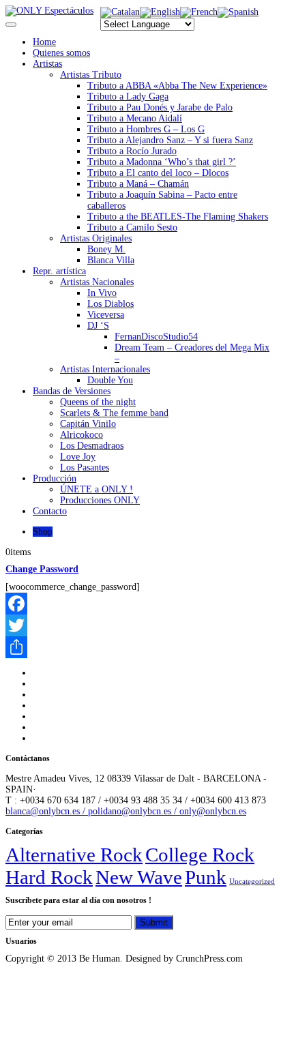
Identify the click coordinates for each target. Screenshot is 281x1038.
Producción (54, 478)
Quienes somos (61, 53)
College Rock (199, 854)
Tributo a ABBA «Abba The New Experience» (177, 85)
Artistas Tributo (90, 75)
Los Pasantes (84, 467)
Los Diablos (110, 304)
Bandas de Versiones (71, 391)
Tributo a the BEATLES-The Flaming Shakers (177, 216)
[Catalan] (120, 12)
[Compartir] (140, 647)
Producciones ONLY (100, 500)
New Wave (138, 877)
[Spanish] (238, 12)
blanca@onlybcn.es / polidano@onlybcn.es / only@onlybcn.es (125, 811)
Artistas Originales (96, 238)
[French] (199, 12)
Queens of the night (98, 402)
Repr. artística (59, 271)
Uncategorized (252, 881)
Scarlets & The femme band (114, 413)
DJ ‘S (98, 326)
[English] (160, 12)
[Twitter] (140, 625)
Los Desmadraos (91, 446)
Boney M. (106, 249)
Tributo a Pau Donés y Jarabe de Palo (160, 107)
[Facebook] (140, 603)
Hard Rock (49, 877)
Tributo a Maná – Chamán (138, 184)
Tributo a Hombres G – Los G (146, 129)
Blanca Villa (110, 260)
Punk (205, 877)
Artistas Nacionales (97, 282)
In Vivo (102, 293)
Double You (110, 380)
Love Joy (77, 456)
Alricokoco (81, 435)
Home (44, 42)
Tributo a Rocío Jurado (132, 151)
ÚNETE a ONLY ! (96, 489)
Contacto (50, 511)
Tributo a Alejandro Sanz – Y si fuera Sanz (170, 140)
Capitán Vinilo (88, 424)
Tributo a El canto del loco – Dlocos (157, 173)
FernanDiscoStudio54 (156, 336)
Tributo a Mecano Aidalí (134, 118)
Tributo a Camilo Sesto (132, 227)
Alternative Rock (74, 854)
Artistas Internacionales (105, 369)
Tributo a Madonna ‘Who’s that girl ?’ (161, 162)
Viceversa (105, 315)
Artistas (47, 64)
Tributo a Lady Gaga (127, 96)
